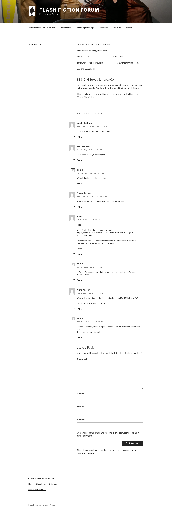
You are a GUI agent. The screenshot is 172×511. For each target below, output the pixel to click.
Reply (79, 137)
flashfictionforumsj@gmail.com (92, 51)
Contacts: (103, 28)
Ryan (79, 216)
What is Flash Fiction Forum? (42, 28)
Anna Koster (83, 290)
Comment (82, 359)
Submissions (65, 28)
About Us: (116, 28)
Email (80, 406)
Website (81, 420)
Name (80, 393)
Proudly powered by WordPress (41, 505)
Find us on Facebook (37, 489)
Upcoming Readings (85, 28)
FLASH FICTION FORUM (69, 10)
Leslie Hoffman (84, 123)
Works (129, 28)
